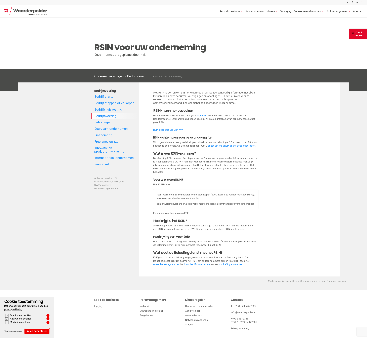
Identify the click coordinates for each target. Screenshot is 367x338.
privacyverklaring (13, 309)
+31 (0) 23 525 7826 (244, 306)
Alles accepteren (37, 331)
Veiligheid (145, 306)
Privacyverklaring (240, 328)
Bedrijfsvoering (138, 76)
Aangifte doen (193, 310)
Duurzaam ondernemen (111, 128)
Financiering (103, 135)
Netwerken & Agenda (196, 319)
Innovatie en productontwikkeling (109, 149)
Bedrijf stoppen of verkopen (114, 103)
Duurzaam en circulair (151, 310)
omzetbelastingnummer (166, 264)
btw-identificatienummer (197, 264)
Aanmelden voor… (194, 315)
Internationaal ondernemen (114, 158)
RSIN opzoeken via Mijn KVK (168, 129)
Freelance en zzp (106, 141)
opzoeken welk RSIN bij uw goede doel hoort (231, 145)
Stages (189, 324)
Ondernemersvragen (109, 76)
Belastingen (103, 122)
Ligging (98, 306)
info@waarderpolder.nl (243, 312)
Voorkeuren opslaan (13, 331)
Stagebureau (146, 315)
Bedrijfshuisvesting (108, 109)
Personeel (101, 164)
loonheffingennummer (230, 264)
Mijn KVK (202, 115)
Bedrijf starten (104, 96)
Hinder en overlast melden (199, 306)
